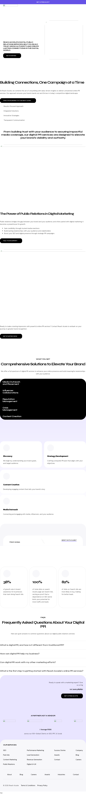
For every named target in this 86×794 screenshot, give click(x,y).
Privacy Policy (42, 785)
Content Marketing (10, 759)
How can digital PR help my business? (19, 653)
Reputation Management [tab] (10, 400)
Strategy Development (57, 456)
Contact (57, 759)
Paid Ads (6, 755)
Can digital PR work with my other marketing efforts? (28, 662)
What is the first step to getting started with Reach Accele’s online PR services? (41, 671)
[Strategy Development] (50, 447)
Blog (77, 755)
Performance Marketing (35, 750)
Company (79, 750)
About (9, 774)
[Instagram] (67, 785)
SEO (4, 750)
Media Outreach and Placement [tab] (11, 383)
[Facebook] (80, 785)
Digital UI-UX (31, 764)
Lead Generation (33, 755)
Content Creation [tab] (12, 416)
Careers (78, 759)
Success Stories (60, 750)
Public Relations (9, 764)
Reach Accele (14, 785)
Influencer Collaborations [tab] (10, 391)
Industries (61, 774)
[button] (81, 7)
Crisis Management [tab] (10, 409)
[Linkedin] (61, 785)
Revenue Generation (34, 759)
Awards (57, 755)
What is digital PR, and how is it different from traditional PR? (32, 645)
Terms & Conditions (28, 785)
